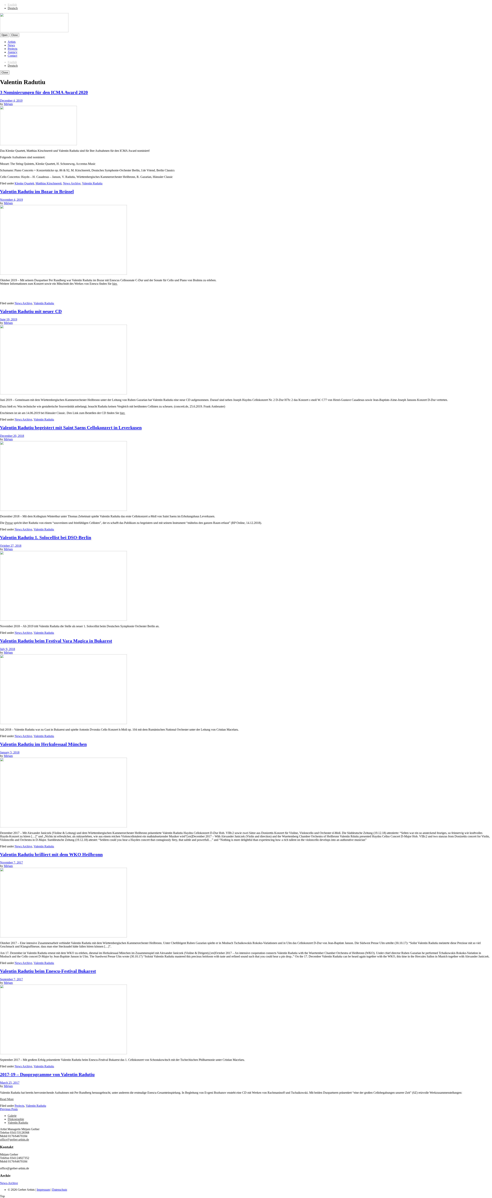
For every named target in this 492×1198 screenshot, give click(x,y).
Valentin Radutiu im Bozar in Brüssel (37, 191)
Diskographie (16, 1119)
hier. (114, 283)
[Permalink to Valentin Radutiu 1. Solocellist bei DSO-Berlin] (63, 619)
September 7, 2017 (11, 979)
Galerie (12, 1115)
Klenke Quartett (24, 183)
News (11, 45)
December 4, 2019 (11, 100)
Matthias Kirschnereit (49, 183)
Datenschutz (59, 1189)
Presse (9, 522)
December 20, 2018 (12, 435)
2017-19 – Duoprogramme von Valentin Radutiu (47, 1074)
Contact (12, 55)
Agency (12, 52)
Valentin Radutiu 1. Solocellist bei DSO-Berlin (45, 537)
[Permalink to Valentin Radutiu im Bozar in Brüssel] (63, 273)
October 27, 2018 (10, 545)
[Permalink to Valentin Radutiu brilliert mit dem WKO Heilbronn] (63, 936)
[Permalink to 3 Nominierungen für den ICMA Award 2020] (38, 144)
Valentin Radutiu (92, 183)
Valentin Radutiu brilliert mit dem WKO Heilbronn (51, 854)
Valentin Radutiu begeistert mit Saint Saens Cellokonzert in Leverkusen (71, 427)
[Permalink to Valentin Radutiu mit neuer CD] (63, 393)
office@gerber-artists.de (14, 1139)
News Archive (72, 183)
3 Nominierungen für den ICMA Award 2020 (44, 92)
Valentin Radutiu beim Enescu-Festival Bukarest (48, 971)
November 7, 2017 (11, 862)
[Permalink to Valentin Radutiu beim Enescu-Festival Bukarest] (63, 1053)
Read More (7, 1099)
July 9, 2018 (7, 649)
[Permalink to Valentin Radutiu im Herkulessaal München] (63, 826)
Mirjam (8, 104)
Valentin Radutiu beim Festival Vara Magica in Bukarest (56, 640)
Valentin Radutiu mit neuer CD (31, 311)
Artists (12, 41)
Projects (12, 48)
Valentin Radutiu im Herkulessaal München (43, 744)
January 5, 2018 (9, 752)
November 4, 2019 (11, 199)
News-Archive (9, 1183)
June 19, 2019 (8, 319)
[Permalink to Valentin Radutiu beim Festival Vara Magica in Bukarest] (63, 723)
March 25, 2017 (9, 1082)
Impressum (43, 1189)
